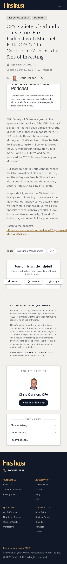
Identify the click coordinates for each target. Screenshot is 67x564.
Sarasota (39, 527)
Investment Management (30, 251)
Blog (37, 494)
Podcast (39, 18)
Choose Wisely (10, 522)
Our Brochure (41, 484)
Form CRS (29, 352)
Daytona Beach (42, 517)
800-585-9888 (16, 470)
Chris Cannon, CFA (31, 78)
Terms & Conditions (12, 489)
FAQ (37, 499)
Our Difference (10, 512)
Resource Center (18, 18)
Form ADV (44, 352)
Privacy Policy (10, 494)
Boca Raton (40, 512)
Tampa (38, 531)
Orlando (39, 522)
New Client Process (12, 517)
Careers (39, 489)
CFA (52, 251)
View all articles (31, 402)
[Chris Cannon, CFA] (14, 78)
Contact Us (8, 527)
